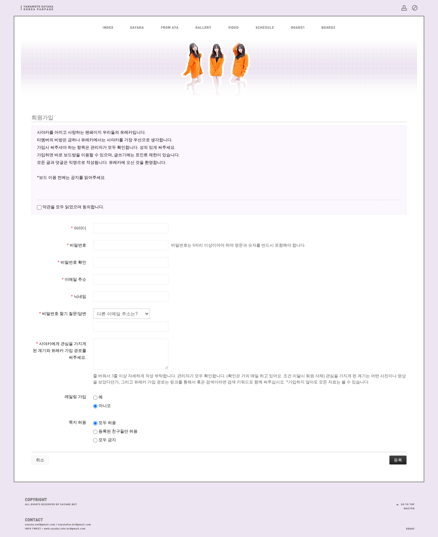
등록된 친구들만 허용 (118, 431)
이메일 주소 (74, 279)
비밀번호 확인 (71, 262)
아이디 (78, 228)
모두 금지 (107, 439)
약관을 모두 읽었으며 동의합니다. (72, 207)
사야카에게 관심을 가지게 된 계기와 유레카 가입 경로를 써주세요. (59, 350)
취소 (40, 460)
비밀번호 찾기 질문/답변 (62, 313)
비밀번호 (76, 245)
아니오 (104, 405)
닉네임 (78, 296)
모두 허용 (107, 422)
